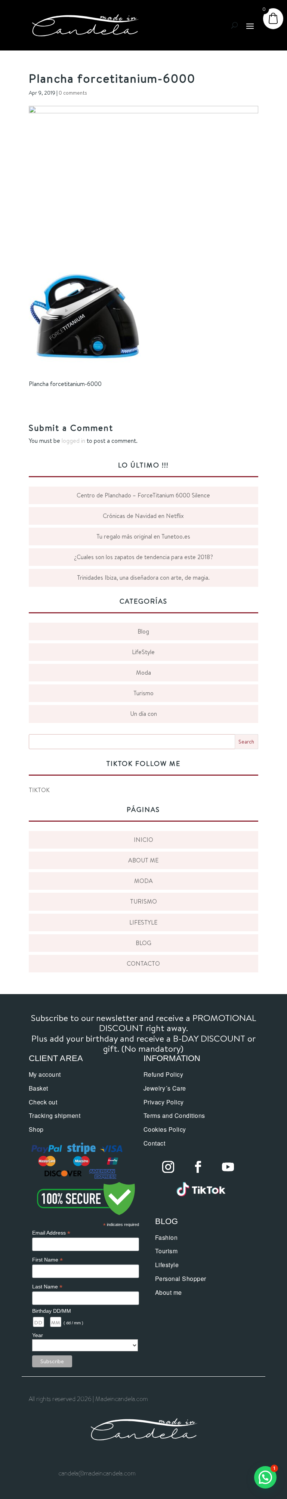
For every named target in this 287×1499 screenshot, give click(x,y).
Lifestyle (167, 1264)
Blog (143, 631)
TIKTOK (39, 790)
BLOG (143, 943)
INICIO (143, 840)
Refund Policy (163, 1074)
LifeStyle (143, 652)
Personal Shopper (180, 1278)
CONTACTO (143, 963)
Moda (143, 672)
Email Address (51, 1232)
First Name (47, 1259)
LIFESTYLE (143, 922)
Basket (38, 1088)
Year (37, 1335)
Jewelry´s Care (165, 1088)
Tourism (166, 1251)
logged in (73, 440)
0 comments (73, 92)
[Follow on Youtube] (228, 1167)
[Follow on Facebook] (198, 1167)
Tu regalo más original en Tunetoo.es (143, 536)
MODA (143, 881)
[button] (265, 1477)
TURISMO (143, 901)
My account (45, 1074)
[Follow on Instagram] (168, 1167)
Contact (155, 1143)
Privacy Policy (164, 1102)
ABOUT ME (143, 860)
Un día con (143, 713)
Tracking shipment (55, 1115)
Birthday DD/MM (51, 1311)
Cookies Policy (165, 1129)
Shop (36, 1129)
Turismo (143, 693)
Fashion (166, 1237)
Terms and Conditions (174, 1115)
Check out (43, 1102)
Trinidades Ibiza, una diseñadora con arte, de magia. (143, 577)
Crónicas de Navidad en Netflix (143, 516)
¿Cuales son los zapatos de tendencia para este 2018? (143, 557)
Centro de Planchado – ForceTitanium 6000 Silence (143, 495)
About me (168, 1292)
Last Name (47, 1286)
